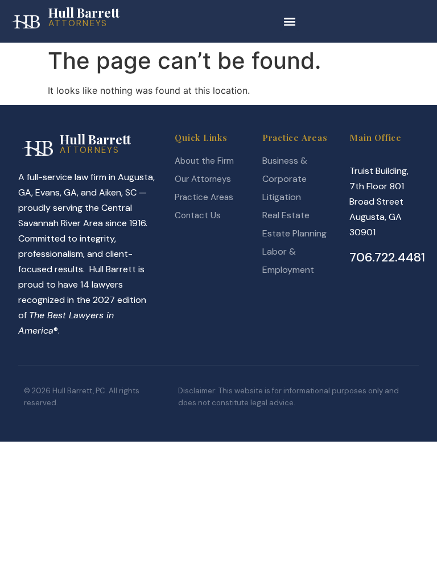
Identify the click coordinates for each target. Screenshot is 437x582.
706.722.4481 (387, 257)
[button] (289, 21)
